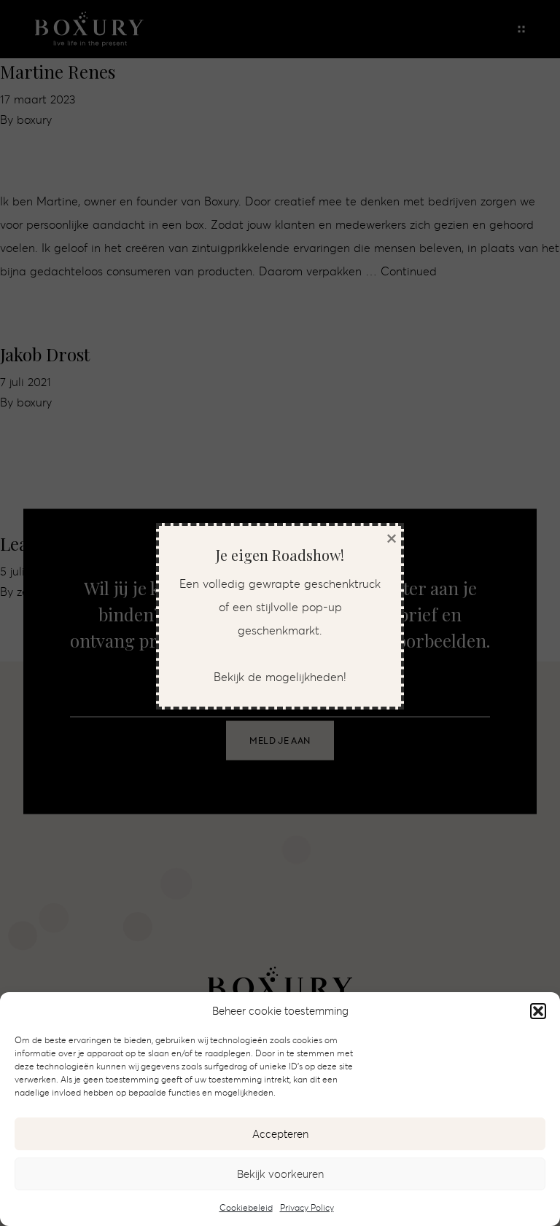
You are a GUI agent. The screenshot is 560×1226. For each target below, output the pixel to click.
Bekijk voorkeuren (280, 1174)
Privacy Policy (307, 1207)
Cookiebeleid (246, 1207)
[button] (538, 1011)
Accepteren (280, 1134)
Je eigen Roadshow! (280, 555)
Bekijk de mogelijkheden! (280, 676)
